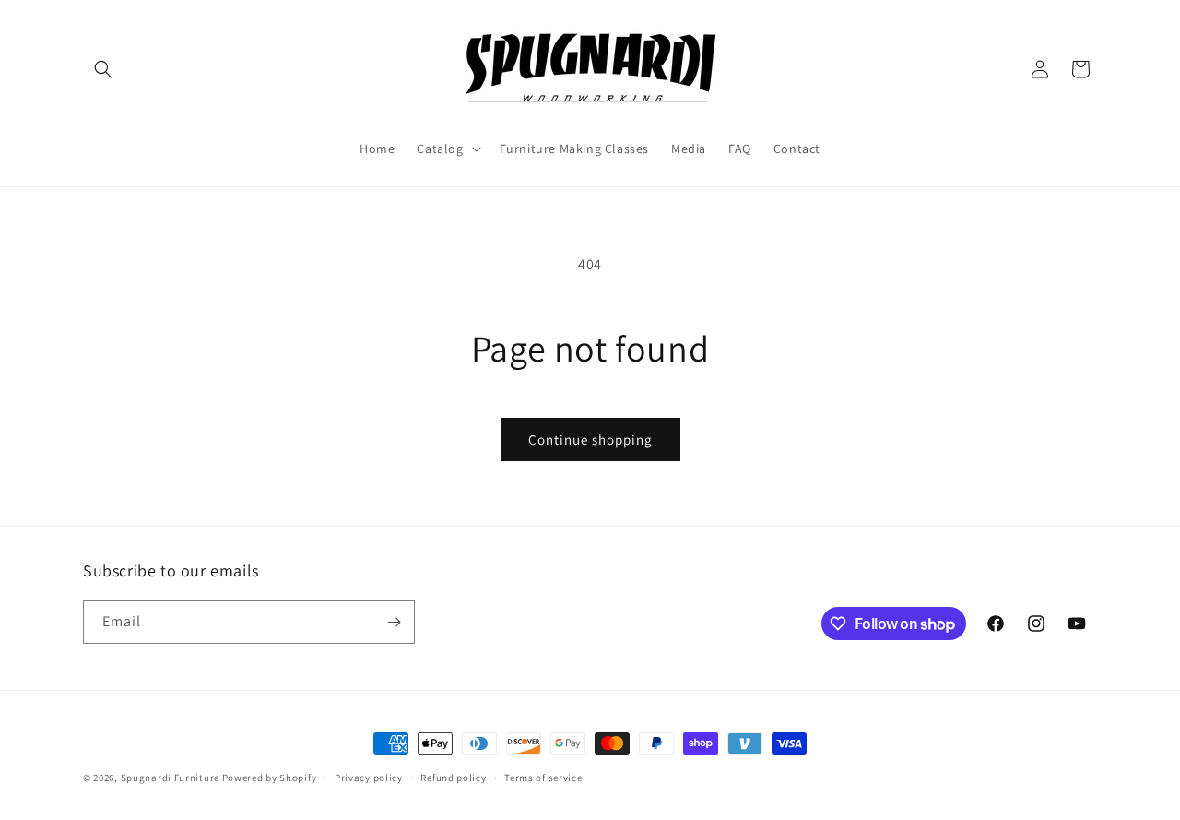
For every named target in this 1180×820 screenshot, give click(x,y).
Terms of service (543, 777)
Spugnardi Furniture (171, 777)
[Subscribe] (393, 622)
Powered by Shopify (269, 777)
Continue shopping (590, 439)
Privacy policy (369, 777)
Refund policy (453, 777)
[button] (103, 69)
